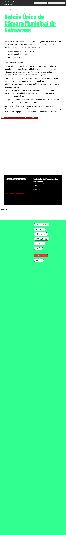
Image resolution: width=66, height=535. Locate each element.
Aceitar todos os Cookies (40, 3)
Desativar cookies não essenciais (56, 3)
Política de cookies (8, 4)
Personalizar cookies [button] (25, 3)
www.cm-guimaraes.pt (37, 190)
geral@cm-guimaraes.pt (37, 189)
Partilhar (3, 209)
